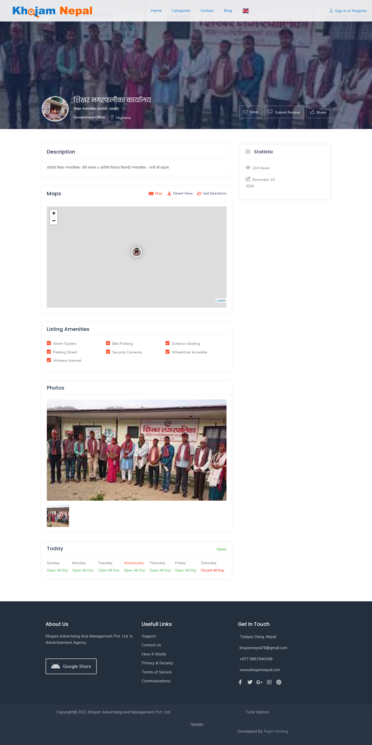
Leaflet (221, 300)
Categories (181, 10)
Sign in (340, 10)
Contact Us (151, 645)
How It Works (154, 654)
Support (149, 636)
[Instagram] (269, 682)
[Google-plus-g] (259, 682)
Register (359, 10)
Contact (207, 10)
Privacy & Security (157, 663)
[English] (245, 10)
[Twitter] (250, 682)
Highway (123, 117)
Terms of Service (157, 672)
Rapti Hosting (276, 731)
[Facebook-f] (240, 682)
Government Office (89, 117)
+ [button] (53, 213)
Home (156, 10)
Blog (228, 10)
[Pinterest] (278, 682)
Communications (156, 680)
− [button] (53, 221)
